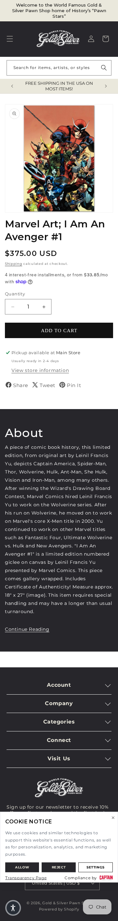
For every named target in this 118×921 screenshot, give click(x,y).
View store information (40, 370)
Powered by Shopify (59, 909)
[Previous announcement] (12, 86)
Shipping (13, 264)
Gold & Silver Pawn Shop (66, 903)
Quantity (15, 293)
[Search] (104, 67)
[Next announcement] (106, 86)
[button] (10, 39)
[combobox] (59, 67)
